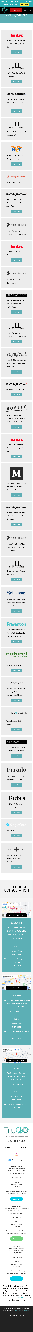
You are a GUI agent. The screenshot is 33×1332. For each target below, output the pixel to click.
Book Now (24, 4)
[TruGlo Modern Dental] (4, 10)
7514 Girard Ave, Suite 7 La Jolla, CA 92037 (16, 1252)
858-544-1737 (18, 1084)
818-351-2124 (18, 1011)
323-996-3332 (22, 1298)
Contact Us (9, 1147)
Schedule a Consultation (16, 888)
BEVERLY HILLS (16, 923)
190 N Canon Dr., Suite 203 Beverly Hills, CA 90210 (16, 1172)
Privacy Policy (17, 1310)
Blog (16, 1147)
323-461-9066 (13, 4)
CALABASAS (16, 996)
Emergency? (15, 10)
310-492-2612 (18, 939)
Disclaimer (24, 1147)
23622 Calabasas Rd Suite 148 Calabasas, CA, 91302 (16, 1212)
